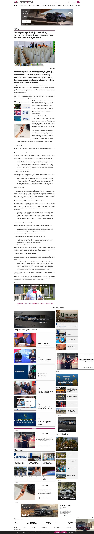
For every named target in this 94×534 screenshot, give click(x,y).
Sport (37, 5)
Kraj (15, 5)
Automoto (70, 5)
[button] (17, 64)
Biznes (20, 5)
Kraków (77, 5)
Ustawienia (71, 532)
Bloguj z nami (44, 527)
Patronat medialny (56, 527)
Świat (25, 5)
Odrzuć (64, 532)
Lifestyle (31, 5)
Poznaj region (51, 5)
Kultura (43, 5)
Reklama (24, 527)
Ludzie (59, 5)
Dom (64, 5)
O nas (15, 527)
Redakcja (34, 527)
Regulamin (68, 527)
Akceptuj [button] (57, 532)
